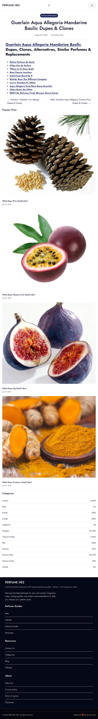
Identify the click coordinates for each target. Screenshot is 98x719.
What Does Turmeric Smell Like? (17, 482)
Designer (5, 531)
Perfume (5, 549)
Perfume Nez (58, 35)
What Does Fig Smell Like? (14, 388)
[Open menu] (49, 5)
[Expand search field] (92, 5)
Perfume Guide (8, 561)
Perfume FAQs (7, 555)
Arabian (5, 500)
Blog (4, 506)
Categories (6, 524)
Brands (5, 512)
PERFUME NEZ (11, 5)
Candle (5, 518)
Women (5, 567)
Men (3, 542)
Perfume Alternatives (49, 15)
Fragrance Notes (8, 536)
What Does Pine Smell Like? (15, 201)
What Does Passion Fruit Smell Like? (18, 294)
